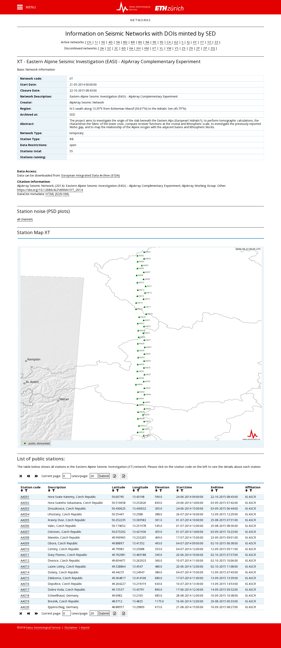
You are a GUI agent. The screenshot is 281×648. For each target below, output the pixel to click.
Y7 (202, 42)
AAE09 (25, 543)
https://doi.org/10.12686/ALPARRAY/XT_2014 (50, 190)
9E (154, 42)
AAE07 (25, 532)
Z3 (184, 48)
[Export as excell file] (114, 476)
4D (110, 42)
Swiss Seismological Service (43, 627)
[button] (26, 7)
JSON (58, 194)
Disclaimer (71, 627)
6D (124, 48)
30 (103, 42)
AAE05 (25, 520)
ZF (198, 48)
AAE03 (25, 508)
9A (147, 42)
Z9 (191, 48)
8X (140, 42)
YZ (209, 42)
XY (195, 42)
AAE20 (25, 607)
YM (169, 48)
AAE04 (25, 514)
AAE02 (25, 503)
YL (161, 48)
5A (118, 42)
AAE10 (25, 549)
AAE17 (25, 589)
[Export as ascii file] (124, 476)
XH (138, 48)
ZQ (213, 48)
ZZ (216, 42)
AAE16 (25, 584)
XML (66, 194)
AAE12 (25, 560)
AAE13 (25, 566)
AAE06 (25, 526)
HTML (49, 194)
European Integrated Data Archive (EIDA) (90, 175)
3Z (109, 48)
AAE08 (25, 537)
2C (116, 48)
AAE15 (25, 578)
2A (102, 48)
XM (146, 48)
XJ (188, 42)
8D (125, 42)
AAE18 (25, 595)
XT (154, 48)
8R (133, 42)
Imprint (85, 627)
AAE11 (25, 555)
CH (89, 42)
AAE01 (25, 497)
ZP (205, 48)
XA (131, 48)
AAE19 (25, 601)
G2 (176, 42)
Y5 (176, 48)
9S (161, 42)
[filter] (26, 490)
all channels (25, 219)
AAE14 (25, 572)
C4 (168, 42)
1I (96, 42)
